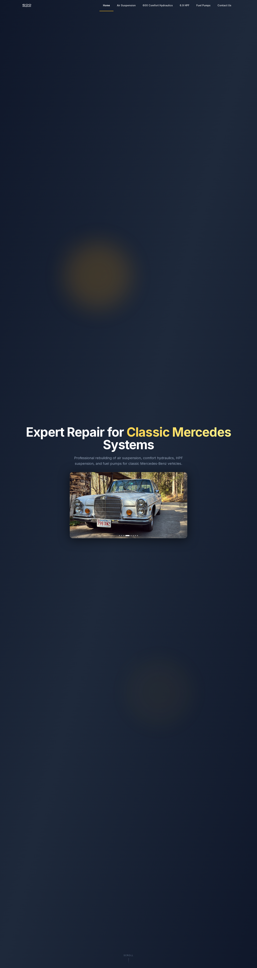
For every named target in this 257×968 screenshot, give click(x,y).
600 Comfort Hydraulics (158, 5)
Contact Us (224, 5)
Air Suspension (126, 5)
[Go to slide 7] (135, 535)
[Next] (182, 505)
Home (106, 5)
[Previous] (75, 505)
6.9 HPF (184, 5)
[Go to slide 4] (125, 535)
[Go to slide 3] (123, 535)
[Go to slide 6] (133, 535)
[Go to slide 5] (129, 535)
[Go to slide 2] (121, 535)
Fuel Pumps (203, 5)
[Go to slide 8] (137, 535)
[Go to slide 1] (119, 535)
